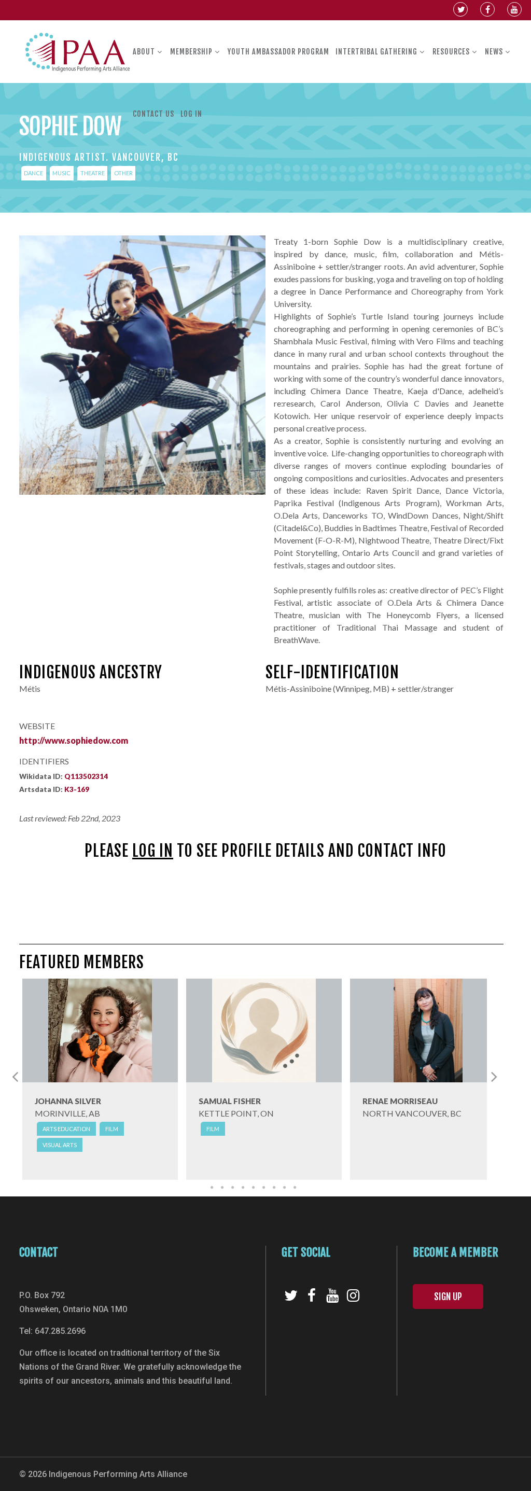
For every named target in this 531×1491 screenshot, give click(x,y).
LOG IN (152, 850)
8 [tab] (284, 1187)
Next (494, 1076)
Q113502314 (86, 776)
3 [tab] (232, 1187)
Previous (15, 1076)
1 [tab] (211, 1187)
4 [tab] (242, 1187)
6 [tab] (263, 1187)
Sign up (448, 1296)
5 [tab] (253, 1187)
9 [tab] (294, 1187)
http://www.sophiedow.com (73, 740)
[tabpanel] (100, 1082)
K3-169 (76, 789)
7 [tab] (274, 1187)
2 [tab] (222, 1187)
